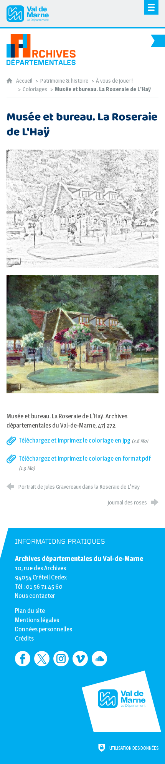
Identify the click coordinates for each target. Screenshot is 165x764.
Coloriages (35, 89)
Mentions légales (37, 620)
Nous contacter (35, 595)
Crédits (24, 638)
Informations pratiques (60, 542)
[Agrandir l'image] (82, 208)
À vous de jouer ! (114, 80)
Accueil (24, 80)
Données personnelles (43, 629)
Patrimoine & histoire (64, 80)
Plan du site (30, 610)
